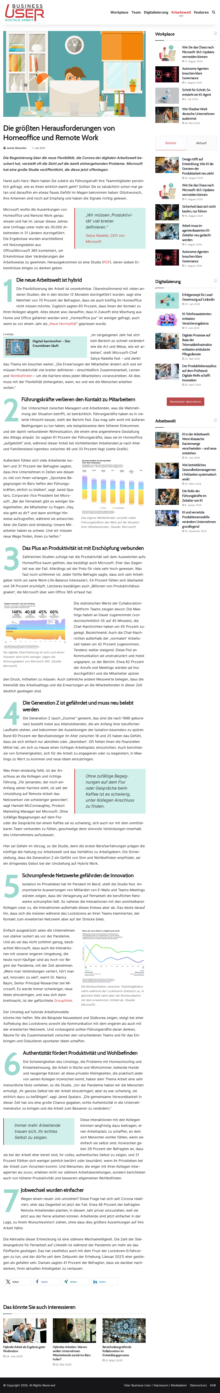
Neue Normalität (63, 324)
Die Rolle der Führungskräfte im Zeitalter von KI (194, 495)
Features (201, 12)
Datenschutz (198, 1385)
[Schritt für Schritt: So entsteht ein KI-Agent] (167, 96)
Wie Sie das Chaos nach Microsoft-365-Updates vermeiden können (198, 52)
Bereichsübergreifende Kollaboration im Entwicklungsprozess (116, 1351)
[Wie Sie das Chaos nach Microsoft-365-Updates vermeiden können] (167, 53)
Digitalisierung (156, 12)
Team (136, 12)
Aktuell (201, 143)
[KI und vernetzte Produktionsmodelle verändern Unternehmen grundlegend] (167, 518)
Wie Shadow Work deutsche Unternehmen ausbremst (198, 114)
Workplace (119, 12)
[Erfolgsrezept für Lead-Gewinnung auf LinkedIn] (167, 300)
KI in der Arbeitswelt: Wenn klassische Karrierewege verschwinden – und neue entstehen (199, 443)
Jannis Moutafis (16, 148)
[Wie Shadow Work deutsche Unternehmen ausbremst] (167, 115)
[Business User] (24, 12)
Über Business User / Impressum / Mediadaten (155, 1385)
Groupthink (63, 1000)
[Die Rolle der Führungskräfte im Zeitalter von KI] (167, 497)
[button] (17, 1281)
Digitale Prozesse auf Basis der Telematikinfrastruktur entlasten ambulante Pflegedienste (197, 344)
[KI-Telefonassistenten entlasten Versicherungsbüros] (167, 320)
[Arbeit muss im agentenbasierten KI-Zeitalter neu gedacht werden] (167, 231)
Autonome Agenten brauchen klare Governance (195, 73)
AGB (213, 1385)
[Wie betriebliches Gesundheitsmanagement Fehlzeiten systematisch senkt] (167, 471)
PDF (106, 262)
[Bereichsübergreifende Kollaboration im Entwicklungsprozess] (124, 1330)
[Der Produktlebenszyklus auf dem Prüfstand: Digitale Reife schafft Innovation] (167, 372)
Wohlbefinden (21, 376)
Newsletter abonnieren (185, 401)
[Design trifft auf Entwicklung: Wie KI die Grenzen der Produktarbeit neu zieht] (167, 165)
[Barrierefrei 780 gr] (45, 356)
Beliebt (170, 143)
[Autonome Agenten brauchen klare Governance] (167, 74)
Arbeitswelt (181, 12)
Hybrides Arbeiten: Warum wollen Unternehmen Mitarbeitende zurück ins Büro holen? (72, 1353)
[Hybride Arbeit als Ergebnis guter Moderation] (24, 1330)
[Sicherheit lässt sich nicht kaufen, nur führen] (167, 212)
